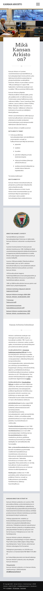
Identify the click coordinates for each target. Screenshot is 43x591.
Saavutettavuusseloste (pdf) (15, 308)
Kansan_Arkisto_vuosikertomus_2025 (18, 313)
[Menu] (37, 4)
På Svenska (16, 588)
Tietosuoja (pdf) (11, 302)
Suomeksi (23, 588)
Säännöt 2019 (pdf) (12, 291)
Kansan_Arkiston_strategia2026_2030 (18, 297)
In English (9, 588)
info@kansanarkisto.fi (13, 572)
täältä (28, 379)
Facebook (33, 586)
